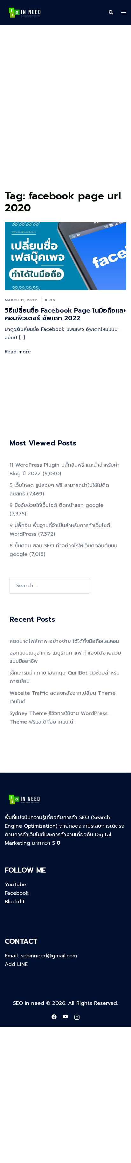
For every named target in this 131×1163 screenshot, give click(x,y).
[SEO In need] (25, 12)
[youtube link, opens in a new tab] (65, 1016)
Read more (18, 351)
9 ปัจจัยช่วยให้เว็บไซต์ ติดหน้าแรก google (56, 505)
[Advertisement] (65, 119)
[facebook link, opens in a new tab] (54, 1016)
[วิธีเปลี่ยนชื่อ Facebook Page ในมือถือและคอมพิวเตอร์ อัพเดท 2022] (65, 256)
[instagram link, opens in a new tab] (76, 1016)
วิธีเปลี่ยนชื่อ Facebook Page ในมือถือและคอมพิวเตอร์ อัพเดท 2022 (65, 314)
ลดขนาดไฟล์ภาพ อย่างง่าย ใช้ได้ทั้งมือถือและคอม (64, 641)
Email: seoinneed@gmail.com (41, 956)
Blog (50, 300)
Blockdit (15, 901)
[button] (110, 12)
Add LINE (16, 964)
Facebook (17, 893)
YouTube (15, 884)
